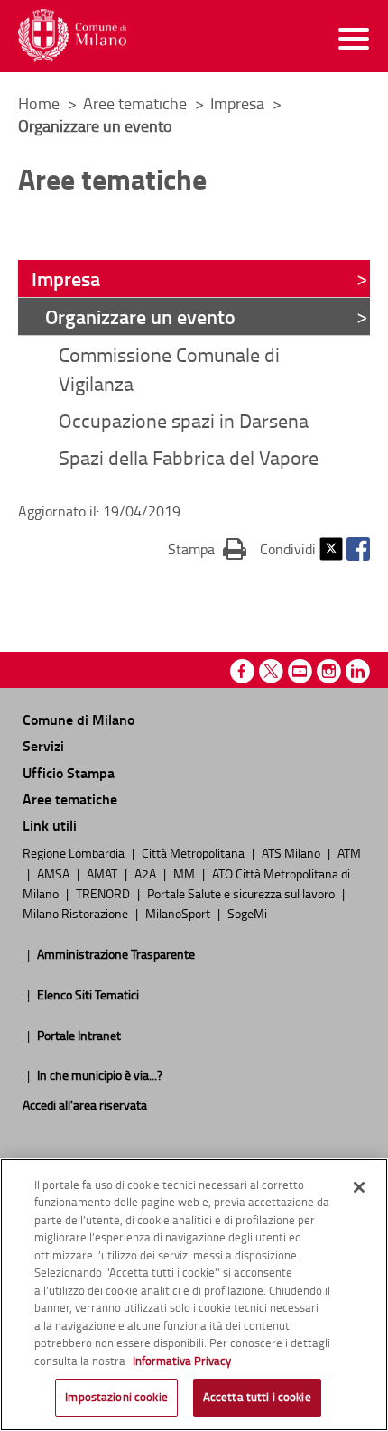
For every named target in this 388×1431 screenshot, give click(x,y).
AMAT (103, 873)
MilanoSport (179, 913)
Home (39, 103)
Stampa (207, 548)
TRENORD (104, 893)
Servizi (43, 745)
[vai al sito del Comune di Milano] (72, 35)
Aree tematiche (136, 103)
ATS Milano (292, 852)
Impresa (239, 103)
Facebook (358, 549)
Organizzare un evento (140, 316)
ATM (349, 852)
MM (185, 873)
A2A (146, 873)
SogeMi (247, 913)
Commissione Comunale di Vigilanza (169, 368)
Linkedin (358, 671)
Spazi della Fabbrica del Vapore (189, 457)
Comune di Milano (78, 719)
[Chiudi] (359, 1187)
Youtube (300, 671)
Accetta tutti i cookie (257, 1397)
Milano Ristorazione (77, 913)
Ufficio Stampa (69, 772)
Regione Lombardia (75, 852)
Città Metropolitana (194, 852)
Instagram (329, 671)
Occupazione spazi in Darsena (184, 420)
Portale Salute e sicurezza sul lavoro (242, 893)
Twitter (331, 549)
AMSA (54, 873)
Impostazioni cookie (116, 1397)
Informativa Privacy (182, 1360)
